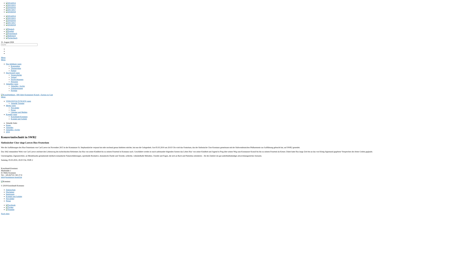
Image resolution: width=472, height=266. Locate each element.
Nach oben (5, 214)
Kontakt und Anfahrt (14, 196)
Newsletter (10, 199)
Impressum (10, 194)
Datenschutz (10, 190)
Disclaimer (10, 192)
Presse (8, 201)
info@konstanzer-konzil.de (11, 177)
